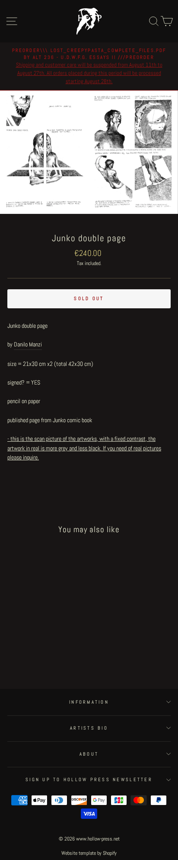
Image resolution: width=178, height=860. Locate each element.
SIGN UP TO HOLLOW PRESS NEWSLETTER (89, 779)
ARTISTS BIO (89, 728)
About (89, 754)
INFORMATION (89, 702)
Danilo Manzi (28, 344)
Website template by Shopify (89, 853)
